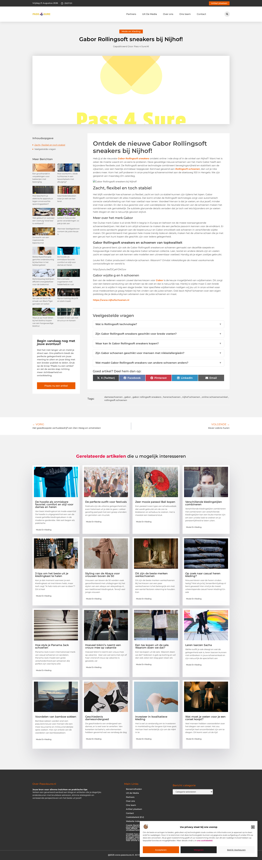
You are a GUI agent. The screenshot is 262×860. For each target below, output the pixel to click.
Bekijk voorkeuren (236, 850)
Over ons (168, 14)
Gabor (160, 280)
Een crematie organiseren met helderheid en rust (65, 282)
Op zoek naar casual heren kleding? (202, 575)
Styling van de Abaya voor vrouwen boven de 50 (102, 575)
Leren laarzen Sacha (198, 645)
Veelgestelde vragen (45, 149)
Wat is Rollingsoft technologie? (158, 324)
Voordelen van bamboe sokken (55, 716)
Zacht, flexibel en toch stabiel (49, 145)
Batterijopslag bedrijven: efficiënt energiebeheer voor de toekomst (43, 282)
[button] (252, 827)
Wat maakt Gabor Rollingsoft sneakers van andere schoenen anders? (158, 362)
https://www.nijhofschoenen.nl (111, 300)
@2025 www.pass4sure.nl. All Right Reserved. (131, 855)
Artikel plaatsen (134, 809)
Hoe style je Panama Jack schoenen (52, 646)
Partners (131, 14)
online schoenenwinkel (215, 397)
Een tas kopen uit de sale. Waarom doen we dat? (152, 646)
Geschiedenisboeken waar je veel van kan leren (66, 198)
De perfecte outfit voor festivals (106, 501)
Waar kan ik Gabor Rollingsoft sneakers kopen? (158, 343)
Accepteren (161, 850)
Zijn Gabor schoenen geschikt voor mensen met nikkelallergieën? (158, 353)
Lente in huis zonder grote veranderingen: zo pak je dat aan (68, 221)
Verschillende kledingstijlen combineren (203, 503)
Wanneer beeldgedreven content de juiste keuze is (68, 231)
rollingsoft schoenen (115, 400)
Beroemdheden (134, 789)
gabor (127, 397)
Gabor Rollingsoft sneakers (133, 158)
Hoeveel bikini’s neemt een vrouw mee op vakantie (103, 646)
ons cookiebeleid (204, 840)
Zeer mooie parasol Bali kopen (155, 501)
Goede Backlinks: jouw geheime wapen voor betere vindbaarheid (137, 827)
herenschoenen (172, 397)
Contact (201, 14)
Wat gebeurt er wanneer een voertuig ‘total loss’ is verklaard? (43, 221)
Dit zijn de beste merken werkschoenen (151, 575)
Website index (133, 821)
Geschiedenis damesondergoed (97, 718)
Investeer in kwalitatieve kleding (151, 718)
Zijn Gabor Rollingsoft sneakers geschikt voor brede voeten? (158, 333)
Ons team (185, 14)
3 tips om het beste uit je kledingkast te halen (51, 575)
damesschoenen (113, 397)
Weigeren (199, 850)
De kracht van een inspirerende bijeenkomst (40, 240)
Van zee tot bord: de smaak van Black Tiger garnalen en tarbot (42, 301)
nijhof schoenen (191, 397)
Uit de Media (132, 793)
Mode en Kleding (131, 31)
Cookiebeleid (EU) (135, 817)
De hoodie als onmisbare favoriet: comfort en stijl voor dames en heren (54, 504)
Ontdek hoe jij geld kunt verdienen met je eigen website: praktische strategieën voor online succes (137, 837)
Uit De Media (149, 14)
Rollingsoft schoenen (187, 168)
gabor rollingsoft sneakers (147, 397)
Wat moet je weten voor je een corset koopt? (205, 718)
